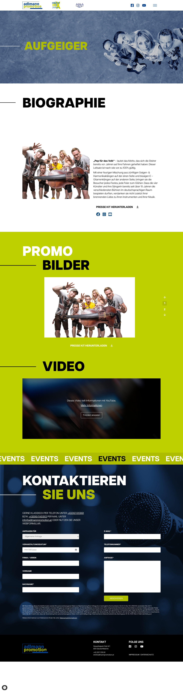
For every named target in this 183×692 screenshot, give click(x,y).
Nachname (28, 584)
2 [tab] (164, 309)
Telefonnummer (112, 545)
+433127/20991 (76, 513)
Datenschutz (147, 655)
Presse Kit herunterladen (114, 207)
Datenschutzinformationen (68, 618)
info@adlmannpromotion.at (37, 520)
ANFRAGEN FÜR (29, 531)
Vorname (27, 571)
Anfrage (109, 558)
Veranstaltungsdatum (34, 545)
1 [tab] (164, 303)
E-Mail (107, 531)
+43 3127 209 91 (99, 652)
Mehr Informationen (91, 405)
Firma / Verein (29, 558)
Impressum (134, 655)
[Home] (32, 5)
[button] (155, 5)
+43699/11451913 (38, 517)
